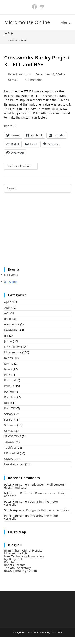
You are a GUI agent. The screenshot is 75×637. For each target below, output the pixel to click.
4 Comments (33, 80)
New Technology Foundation (24, 556)
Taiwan (9, 442)
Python (9, 391)
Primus (9, 386)
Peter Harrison (18, 74)
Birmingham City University (23, 550)
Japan (8, 341)
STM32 (13, 80)
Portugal (10, 380)
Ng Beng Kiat (13, 559)
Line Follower (13, 347)
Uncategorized (14, 464)
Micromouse (12, 352)
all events (11, 282)
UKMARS (10, 459)
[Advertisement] (35, 232)
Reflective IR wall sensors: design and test (34, 486)
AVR (7, 313)
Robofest (10, 397)
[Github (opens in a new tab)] (41, 6)
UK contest (11, 453)
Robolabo (10, 562)
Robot (8, 403)
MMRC (8, 363)
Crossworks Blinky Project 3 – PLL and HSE (37, 61)
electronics (11, 324)
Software (10, 425)
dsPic (7, 319)
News (8, 369)
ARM (7, 307)
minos (8, 358)
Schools (9, 414)
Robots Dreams (14, 565)
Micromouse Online (27, 22)
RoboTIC (10, 408)
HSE (23, 40)
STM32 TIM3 (12, 436)
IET (6, 335)
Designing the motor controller (31, 503)
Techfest (10, 447)
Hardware (11, 330)
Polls (7, 375)
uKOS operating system (20, 571)
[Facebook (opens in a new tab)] (34, 6)
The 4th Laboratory (17, 568)
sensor (9, 419)
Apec (7, 302)
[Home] (5, 40)
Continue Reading (23, 167)
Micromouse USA (16, 553)
